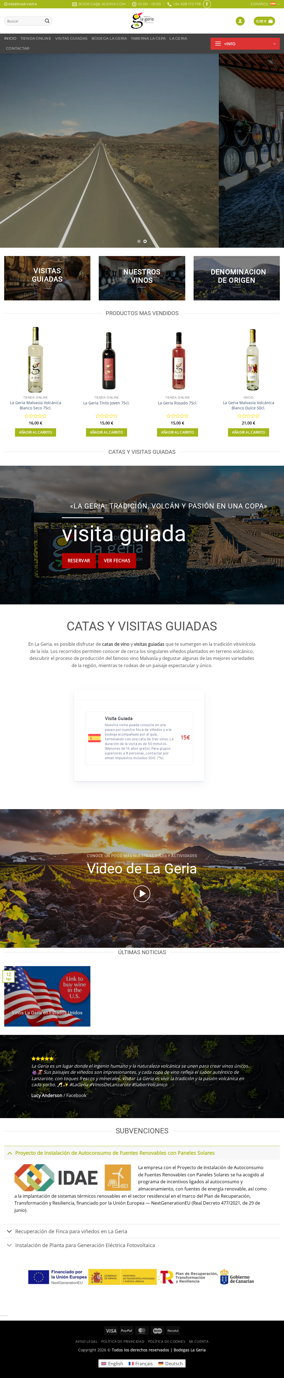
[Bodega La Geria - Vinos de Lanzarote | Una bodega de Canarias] (142, 21)
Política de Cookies (167, 1341)
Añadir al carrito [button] (35, 432)
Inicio (10, 38)
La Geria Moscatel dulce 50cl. (36, 403)
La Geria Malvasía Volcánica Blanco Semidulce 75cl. (106, 405)
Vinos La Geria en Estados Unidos (47, 1012)
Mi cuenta (199, 1341)
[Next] (271, 150)
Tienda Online (36, 38)
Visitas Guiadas (71, 38)
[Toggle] (9, 1153)
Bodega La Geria (109, 38)
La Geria (178, 38)
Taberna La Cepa (148, 38)
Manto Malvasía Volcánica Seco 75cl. (177, 405)
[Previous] (13, 150)
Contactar (17, 48)
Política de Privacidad (122, 1341)
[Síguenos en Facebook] (207, 4)
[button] (240, 21)
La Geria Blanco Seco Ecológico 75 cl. (248, 405)
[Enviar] (47, 21)
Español (260, 4)
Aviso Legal (86, 1341)
